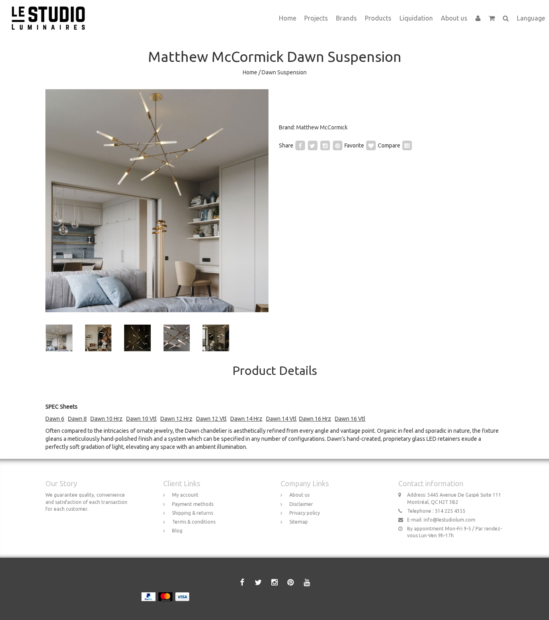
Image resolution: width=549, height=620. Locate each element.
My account (185, 494)
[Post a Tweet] (312, 145)
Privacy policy (304, 513)
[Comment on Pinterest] (337, 145)
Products (378, 18)
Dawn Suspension (284, 72)
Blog (177, 530)
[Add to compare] (407, 145)
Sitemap (298, 521)
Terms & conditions (193, 521)
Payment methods (192, 504)
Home (287, 18)
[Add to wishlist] (371, 145)
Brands (346, 18)
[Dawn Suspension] (156, 200)
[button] (492, 18)
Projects (316, 18)
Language (531, 18)
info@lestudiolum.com (449, 519)
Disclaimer (301, 504)
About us (454, 18)
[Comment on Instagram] (325, 145)
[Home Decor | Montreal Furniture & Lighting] (51, 10)
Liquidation (416, 18)
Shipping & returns (192, 513)
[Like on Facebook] (300, 145)
